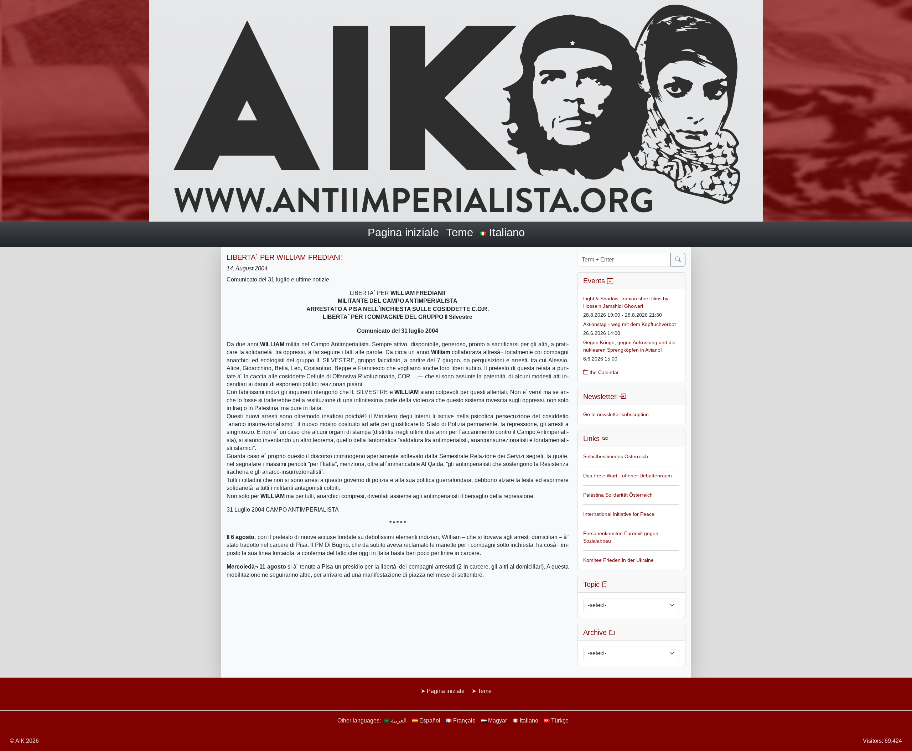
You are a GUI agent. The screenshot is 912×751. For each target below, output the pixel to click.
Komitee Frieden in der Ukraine (618, 560)
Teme (459, 232)
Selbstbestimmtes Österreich (615, 456)
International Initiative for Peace (618, 514)
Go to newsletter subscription (616, 414)
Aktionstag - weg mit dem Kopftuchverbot (629, 324)
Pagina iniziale (403, 232)
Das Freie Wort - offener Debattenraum (627, 475)
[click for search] (677, 259)
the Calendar (603, 372)
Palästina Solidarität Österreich (618, 495)
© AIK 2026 (24, 741)
